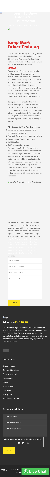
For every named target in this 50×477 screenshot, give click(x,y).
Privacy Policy (8, 394)
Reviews (6, 382)
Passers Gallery (8, 378)
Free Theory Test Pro (11, 398)
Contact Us (7, 390)
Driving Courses (9, 366)
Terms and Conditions (11, 370)
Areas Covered (8, 386)
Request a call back (10, 374)
